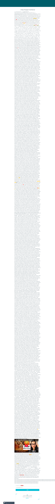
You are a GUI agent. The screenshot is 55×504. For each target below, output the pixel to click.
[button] (27, 496)
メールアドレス (19, 485)
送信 (27, 489)
